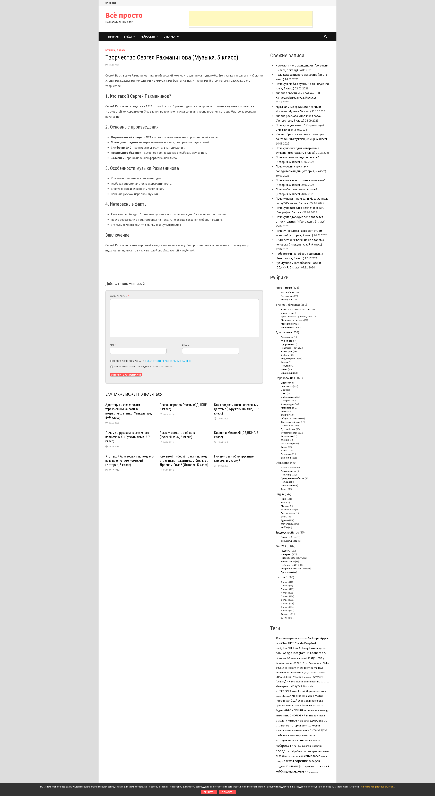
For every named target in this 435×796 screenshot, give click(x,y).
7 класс (285, 603)
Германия (307, 677)
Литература (287, 404)
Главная (113, 36)
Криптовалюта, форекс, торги (297, 316)
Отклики (169, 36)
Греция (280, 681)
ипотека (285, 725)
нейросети (285, 745)
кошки (316, 725)
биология (298, 715)
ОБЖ (283, 411)
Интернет (286, 554)
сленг (288, 756)
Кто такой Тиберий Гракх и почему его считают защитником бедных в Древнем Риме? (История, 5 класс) (184, 460)
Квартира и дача (290, 347)
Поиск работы (288, 537)
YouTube (290, 672)
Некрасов (307, 695)
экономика (313, 772)
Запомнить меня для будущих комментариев (142, 366)
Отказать (227, 792)
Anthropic (314, 638)
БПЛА (279, 677)
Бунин (299, 677)
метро (312, 735)
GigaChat (322, 649)
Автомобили (287, 292)
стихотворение (296, 761)
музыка (296, 740)
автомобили (293, 710)
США (294, 700)
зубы (325, 721)
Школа (280, 577)
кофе (309, 726)
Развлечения (288, 509)
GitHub (279, 653)
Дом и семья (284, 332)
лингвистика (300, 730)
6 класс (285, 599)
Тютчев (289, 705)
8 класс (285, 606)
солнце (295, 756)
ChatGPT (287, 643)
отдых (299, 745)
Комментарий (119, 296)
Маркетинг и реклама (292, 320)
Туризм (285, 520)
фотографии (306, 766)
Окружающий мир (290, 422)
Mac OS (286, 658)
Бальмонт (288, 677)
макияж (291, 735)
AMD (297, 638)
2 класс (285, 585)
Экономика (287, 457)
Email (186, 344)
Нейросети (148, 36)
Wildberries (306, 667)
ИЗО (283, 389)
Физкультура (288, 443)
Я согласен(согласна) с (152, 360)
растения (308, 751)
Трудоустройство (287, 532)
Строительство (289, 432)
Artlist (278, 643)
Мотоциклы (287, 299)
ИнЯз (283, 393)
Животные (286, 340)
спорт (279, 761)
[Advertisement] (250, 18)
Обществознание (290, 418)
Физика (285, 439)
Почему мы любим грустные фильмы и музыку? (234, 458)
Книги (284, 502)
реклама (318, 751)
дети (284, 720)
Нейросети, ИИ (289, 564)
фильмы (292, 766)
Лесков (323, 691)
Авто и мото (284, 288)
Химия (284, 446)
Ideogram (299, 653)
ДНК (287, 681)
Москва (296, 696)
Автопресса (287, 296)
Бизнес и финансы (288, 305)
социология (312, 756)
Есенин (307, 681)
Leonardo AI (318, 653)
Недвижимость (289, 327)
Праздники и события (292, 478)
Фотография (288, 523)
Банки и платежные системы (296, 309)
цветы (289, 771)
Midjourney (316, 658)
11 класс (285, 617)
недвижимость (310, 740)
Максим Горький (283, 696)
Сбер (300, 700)
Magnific (293, 658)
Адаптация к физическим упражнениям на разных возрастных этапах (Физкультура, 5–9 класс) (128, 411)
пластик (318, 745)
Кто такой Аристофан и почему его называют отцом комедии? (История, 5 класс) (129, 460)
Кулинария (286, 351)
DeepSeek (310, 643)
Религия (285, 481)
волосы (310, 715)
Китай (301, 691)
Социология (287, 485)
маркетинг (302, 735)
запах (306, 721)
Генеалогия (287, 337)
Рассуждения (288, 513)
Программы (287, 572)
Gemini (314, 648)
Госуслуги (317, 677)
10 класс (285, 614)
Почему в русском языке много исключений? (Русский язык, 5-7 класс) (127, 437)
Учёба (128, 36)
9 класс (285, 610)
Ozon (305, 663)
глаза (278, 720)
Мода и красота (289, 358)
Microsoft (302, 658)
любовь (282, 735)
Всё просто (124, 15)
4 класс (285, 592)
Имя (113, 344)
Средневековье (313, 700)
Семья (284, 369)
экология (301, 771)
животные (295, 720)
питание (308, 745)
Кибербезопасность (292, 557)
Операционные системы (294, 568)
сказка (280, 756)
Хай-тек (281, 546)
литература (318, 730)
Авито (298, 672)
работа (298, 751)
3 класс (285, 589)
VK (298, 667)
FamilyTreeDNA (284, 648)
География (287, 386)
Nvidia (289, 663)
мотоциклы (283, 740)
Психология (287, 425)
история (295, 725)
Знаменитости (288, 471)
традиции (280, 766)
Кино (283, 498)
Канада (294, 691)
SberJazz (319, 663)
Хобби (284, 527)
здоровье (317, 720)
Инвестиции (287, 313)
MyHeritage (280, 663)
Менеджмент (288, 323)
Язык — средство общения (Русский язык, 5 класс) (178, 435)
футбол (317, 767)
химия (324, 766)
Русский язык (288, 429)
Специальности (289, 540)
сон (301, 756)
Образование (284, 378)
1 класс (285, 581)
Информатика (288, 397)
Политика (286, 474)
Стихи (284, 516)
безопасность (282, 715)
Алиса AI (314, 672)
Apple (324, 638)
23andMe (281, 638)
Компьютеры (288, 561)
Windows (318, 667)
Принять (209, 792)
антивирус (324, 710)
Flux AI (297, 648)
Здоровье (286, 344)
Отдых (284, 362)
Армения (322, 673)
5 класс (121, 50)
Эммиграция (287, 372)
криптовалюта (283, 730)
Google (287, 653)
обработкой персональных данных (168, 360)
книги (304, 725)
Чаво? (284, 450)
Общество (282, 463)
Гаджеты (285, 550)
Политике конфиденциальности (377, 786)
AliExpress (290, 638)
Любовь (285, 355)
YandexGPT (281, 672)
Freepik (306, 648)
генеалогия (319, 715)
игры (278, 726)
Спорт (284, 488)
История (285, 400)
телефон (314, 761)
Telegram (290, 667)
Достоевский (297, 681)
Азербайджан (306, 673)
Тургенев (280, 705)
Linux (279, 658)
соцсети (324, 756)
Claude (299, 643)
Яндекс (280, 710)
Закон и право (288, 467)
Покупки (285, 365)
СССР (287, 701)
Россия (280, 700)
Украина (297, 706)
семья (326, 751)
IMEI (307, 653)
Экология (286, 454)
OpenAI (297, 663)
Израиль (315, 681)
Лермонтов (313, 691)
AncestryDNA (303, 639)
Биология (286, 382)
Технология (287, 436)
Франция (307, 705)
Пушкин (319, 696)
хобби (280, 771)
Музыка (110, 50)
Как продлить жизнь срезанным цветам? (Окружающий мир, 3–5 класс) (236, 409)
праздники (285, 751)
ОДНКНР (285, 414)
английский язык (311, 710)
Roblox (312, 663)
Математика (287, 407)
